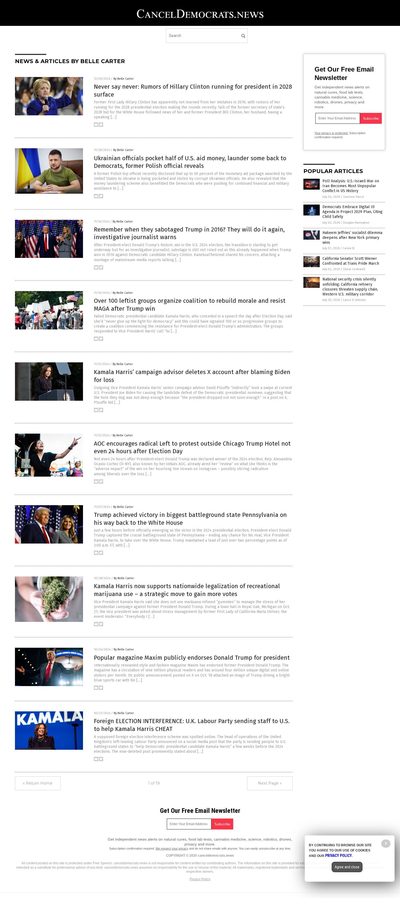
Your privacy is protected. (331, 133)
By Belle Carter (123, 79)
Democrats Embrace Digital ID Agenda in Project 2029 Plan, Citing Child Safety (352, 212)
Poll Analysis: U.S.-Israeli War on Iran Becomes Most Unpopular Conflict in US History (350, 186)
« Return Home (38, 783)
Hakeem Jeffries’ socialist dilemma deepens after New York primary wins (352, 237)
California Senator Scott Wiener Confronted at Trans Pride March (350, 261)
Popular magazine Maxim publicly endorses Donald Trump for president (192, 657)
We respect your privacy (172, 848)
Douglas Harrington (356, 222)
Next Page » (270, 783)
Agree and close (347, 867)
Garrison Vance (353, 197)
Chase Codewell (354, 269)
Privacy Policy (200, 879)
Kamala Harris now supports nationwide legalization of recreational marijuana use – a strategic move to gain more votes (187, 590)
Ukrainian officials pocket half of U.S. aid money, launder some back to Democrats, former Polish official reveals (190, 162)
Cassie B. (349, 248)
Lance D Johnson (354, 300)
